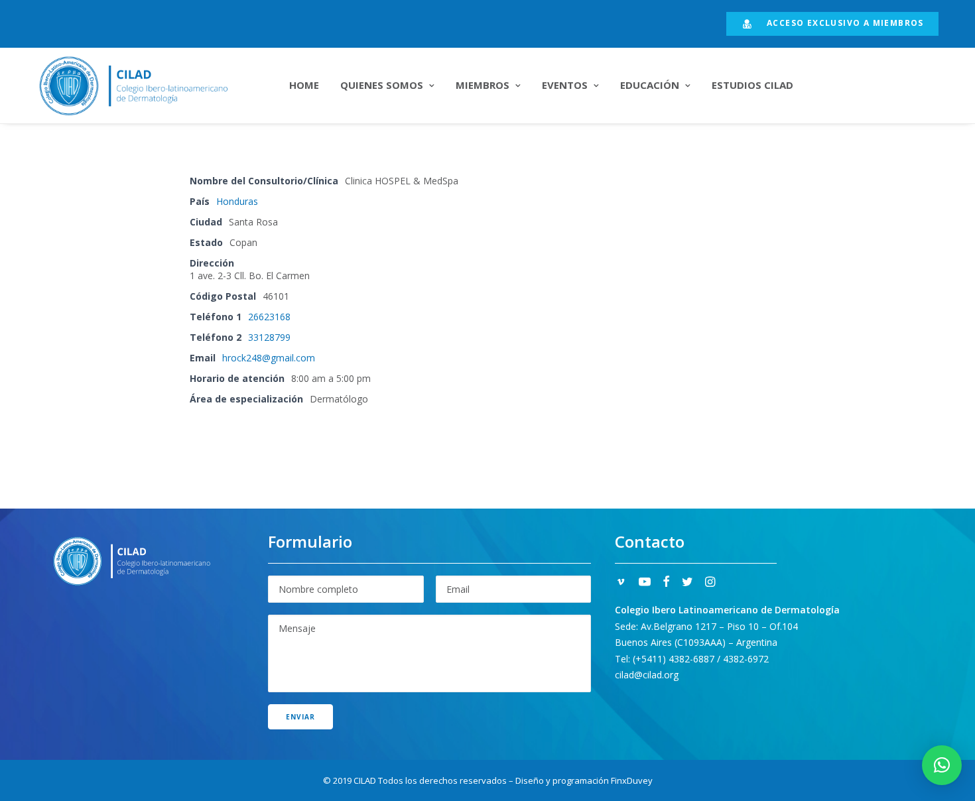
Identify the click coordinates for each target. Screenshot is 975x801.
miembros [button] (482, 85)
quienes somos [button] (381, 85)
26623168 (269, 316)
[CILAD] (149, 85)
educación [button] (649, 85)
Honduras (237, 201)
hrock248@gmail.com (268, 357)
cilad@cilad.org (647, 674)
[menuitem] (832, 24)
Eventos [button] (565, 85)
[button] (621, 583)
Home (304, 85)
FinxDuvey (632, 780)
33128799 (269, 337)
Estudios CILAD (752, 85)
